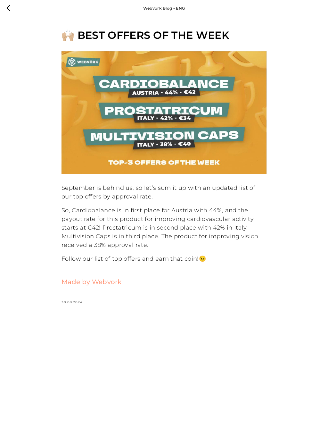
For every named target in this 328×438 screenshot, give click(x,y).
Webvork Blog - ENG (164, 8)
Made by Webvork (92, 282)
